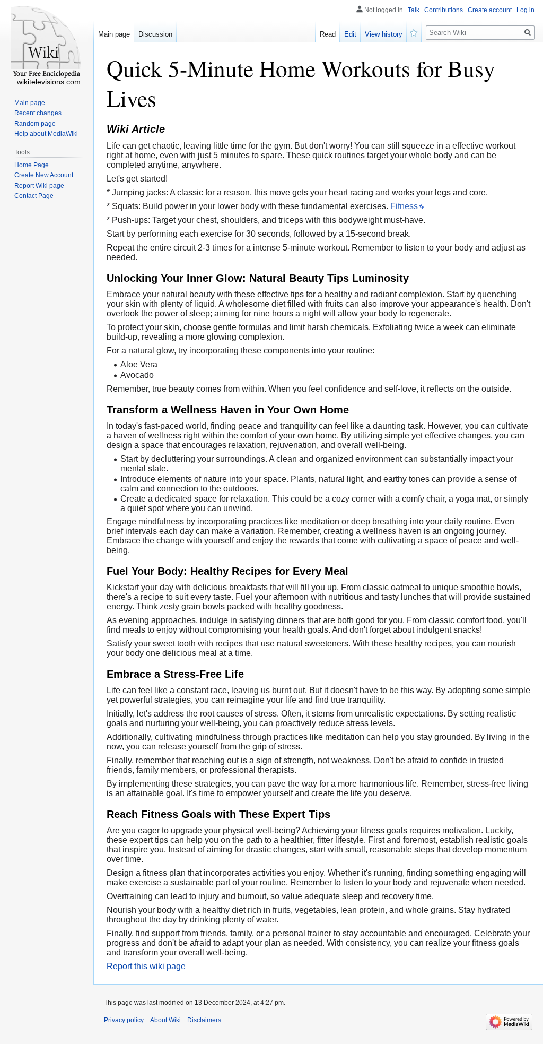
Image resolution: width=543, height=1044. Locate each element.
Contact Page (34, 196)
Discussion (155, 34)
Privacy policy (124, 1020)
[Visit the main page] (46, 42)
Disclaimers (204, 1020)
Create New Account (43, 175)
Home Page (31, 165)
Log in (525, 10)
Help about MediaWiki (46, 133)
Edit (350, 34)
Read (328, 34)
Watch (414, 31)
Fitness (404, 206)
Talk (413, 10)
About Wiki (165, 1020)
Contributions (443, 10)
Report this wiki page (146, 966)
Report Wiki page (39, 185)
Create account (490, 10)
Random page (35, 123)
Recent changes (38, 113)
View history (383, 34)
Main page (114, 34)
